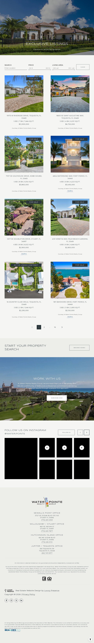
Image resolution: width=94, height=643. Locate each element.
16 (55, 327)
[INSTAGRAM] (11, 600)
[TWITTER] (16, 600)
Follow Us (66, 432)
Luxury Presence (51, 591)
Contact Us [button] (35, 398)
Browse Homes (79, 347)
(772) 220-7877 (47, 531)
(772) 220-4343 (47, 520)
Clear (83, 67)
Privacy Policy (28, 594)
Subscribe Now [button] (57, 398)
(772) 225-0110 (47, 542)
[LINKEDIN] (21, 600)
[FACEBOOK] (6, 600)
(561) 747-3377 (47, 553)
